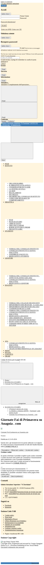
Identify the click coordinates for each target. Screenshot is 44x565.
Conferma (11, 121)
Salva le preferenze (16, 476)
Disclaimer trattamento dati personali (12, 547)
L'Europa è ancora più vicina (18, 409)
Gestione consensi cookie (13, 528)
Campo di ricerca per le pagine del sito (13, 360)
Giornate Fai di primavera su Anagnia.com (14, 432)
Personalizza (5, 450)
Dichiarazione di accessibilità (14, 523)
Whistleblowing (10, 526)
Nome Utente (24, 16)
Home (7, 380)
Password (23, 18)
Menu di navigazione (29, 402)
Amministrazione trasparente (14, 530)
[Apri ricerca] (27, 134)
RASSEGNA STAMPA (13, 382)
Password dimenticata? (8, 22)
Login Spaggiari (10, 56)
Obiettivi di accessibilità (12, 524)
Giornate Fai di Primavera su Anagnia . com (23, 414)
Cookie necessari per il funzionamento (13, 469)
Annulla (4, 121)
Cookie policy (9, 515)
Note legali (8, 517)
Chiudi (3, 69)
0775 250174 (12, 490)
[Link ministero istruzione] (10, 3)
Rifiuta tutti (17, 450)
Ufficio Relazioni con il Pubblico (15, 521)
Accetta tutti (32, 450)
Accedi (4, 5)
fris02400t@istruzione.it (25, 492)
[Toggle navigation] (17, 151)
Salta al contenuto (6, 2)
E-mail (22, 48)
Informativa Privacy (11, 519)
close (3, 160)
